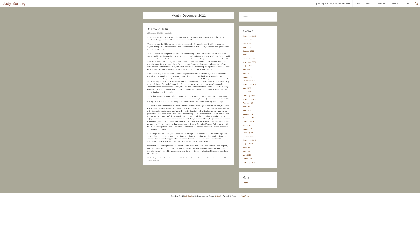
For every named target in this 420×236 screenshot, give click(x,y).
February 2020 (249, 95)
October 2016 (248, 136)
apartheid (169, 158)
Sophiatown (202, 158)
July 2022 (246, 55)
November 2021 (249, 62)
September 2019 (249, 99)
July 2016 (246, 147)
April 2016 (247, 155)
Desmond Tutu (157, 29)
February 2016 (249, 162)
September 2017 (249, 121)
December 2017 (249, 118)
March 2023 (248, 47)
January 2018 (248, 114)
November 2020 (249, 81)
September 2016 (249, 140)
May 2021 (246, 73)
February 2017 (248, 133)
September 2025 (249, 36)
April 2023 (247, 43)
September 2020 (249, 84)
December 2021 (249, 58)
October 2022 (248, 51)
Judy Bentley (14, 3)
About (357, 3)
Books (369, 3)
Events (395, 3)
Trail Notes (382, 3)
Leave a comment (153, 160)
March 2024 (248, 40)
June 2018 (247, 110)
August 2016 (248, 144)
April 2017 (247, 125)
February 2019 (249, 103)
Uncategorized (155, 158)
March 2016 (247, 159)
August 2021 (248, 66)
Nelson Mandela (191, 158)
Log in (245, 182)
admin (169, 33)
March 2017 (247, 129)
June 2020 (247, 88)
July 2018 (246, 107)
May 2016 (246, 151)
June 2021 (247, 69)
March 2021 (247, 77)
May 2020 (247, 92)
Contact (407, 3)
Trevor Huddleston (214, 158)
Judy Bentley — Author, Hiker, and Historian (331, 3)
